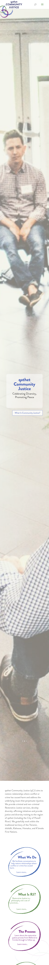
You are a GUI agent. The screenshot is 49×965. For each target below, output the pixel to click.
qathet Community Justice (24, 384)
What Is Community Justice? (27, 412)
